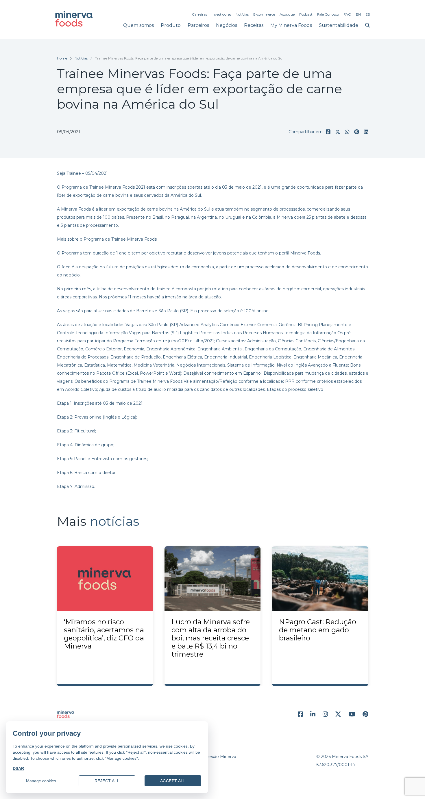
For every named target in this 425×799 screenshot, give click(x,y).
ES (367, 14)
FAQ (347, 14)
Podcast (306, 14)
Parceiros (198, 25)
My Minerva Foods (291, 25)
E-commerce (264, 14)
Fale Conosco (328, 14)
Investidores (221, 14)
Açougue (287, 14)
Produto (171, 25)
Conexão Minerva (218, 756)
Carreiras (199, 14)
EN (358, 14)
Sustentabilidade (338, 25)
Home (62, 58)
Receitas (253, 25)
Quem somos (138, 25)
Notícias (242, 14)
